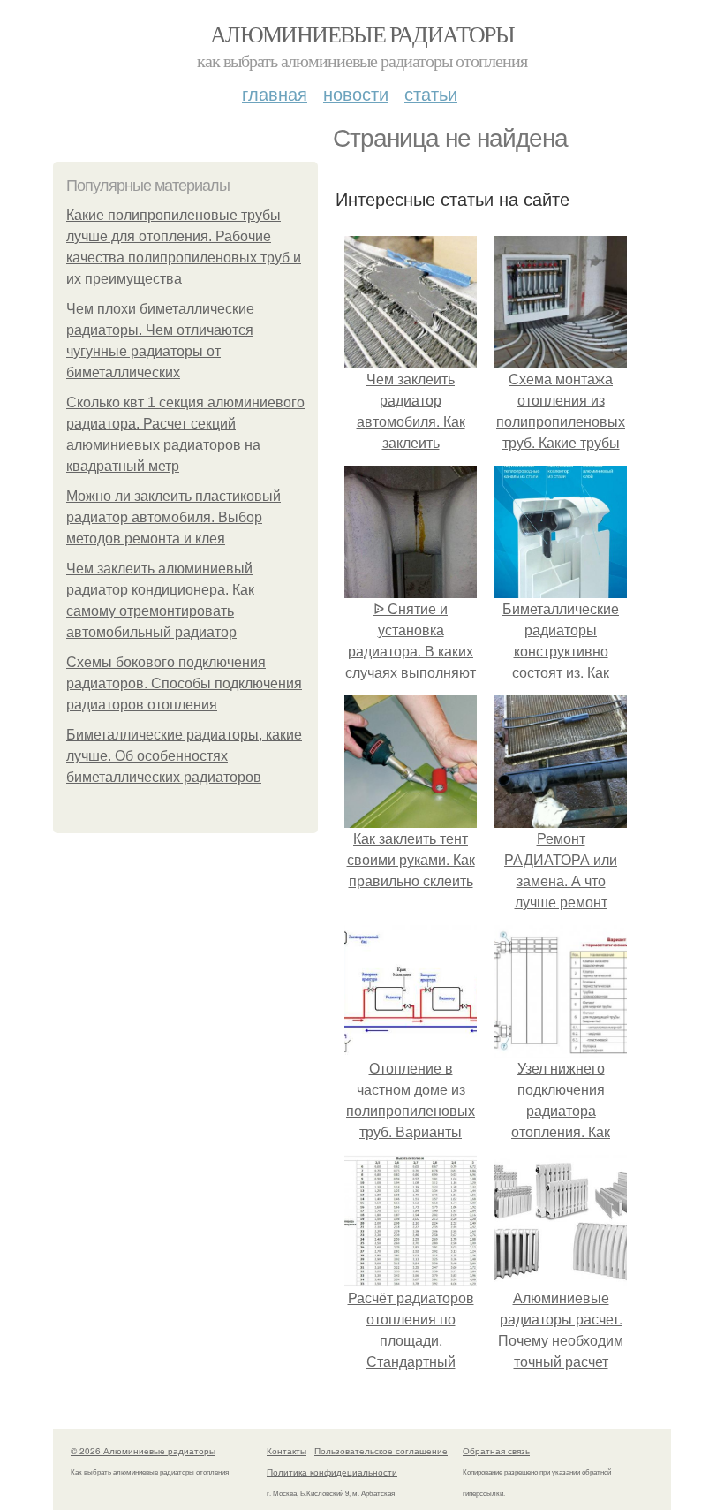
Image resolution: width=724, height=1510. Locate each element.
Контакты (286, 1451)
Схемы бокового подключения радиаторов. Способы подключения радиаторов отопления (184, 683)
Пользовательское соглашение (381, 1451)
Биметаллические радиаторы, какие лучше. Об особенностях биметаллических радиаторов (184, 756)
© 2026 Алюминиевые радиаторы (143, 1451)
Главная (274, 93)
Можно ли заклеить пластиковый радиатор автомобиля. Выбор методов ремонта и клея (173, 517)
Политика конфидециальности (332, 1472)
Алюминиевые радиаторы (362, 34)
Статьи (430, 93)
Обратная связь (496, 1451)
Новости (355, 93)
